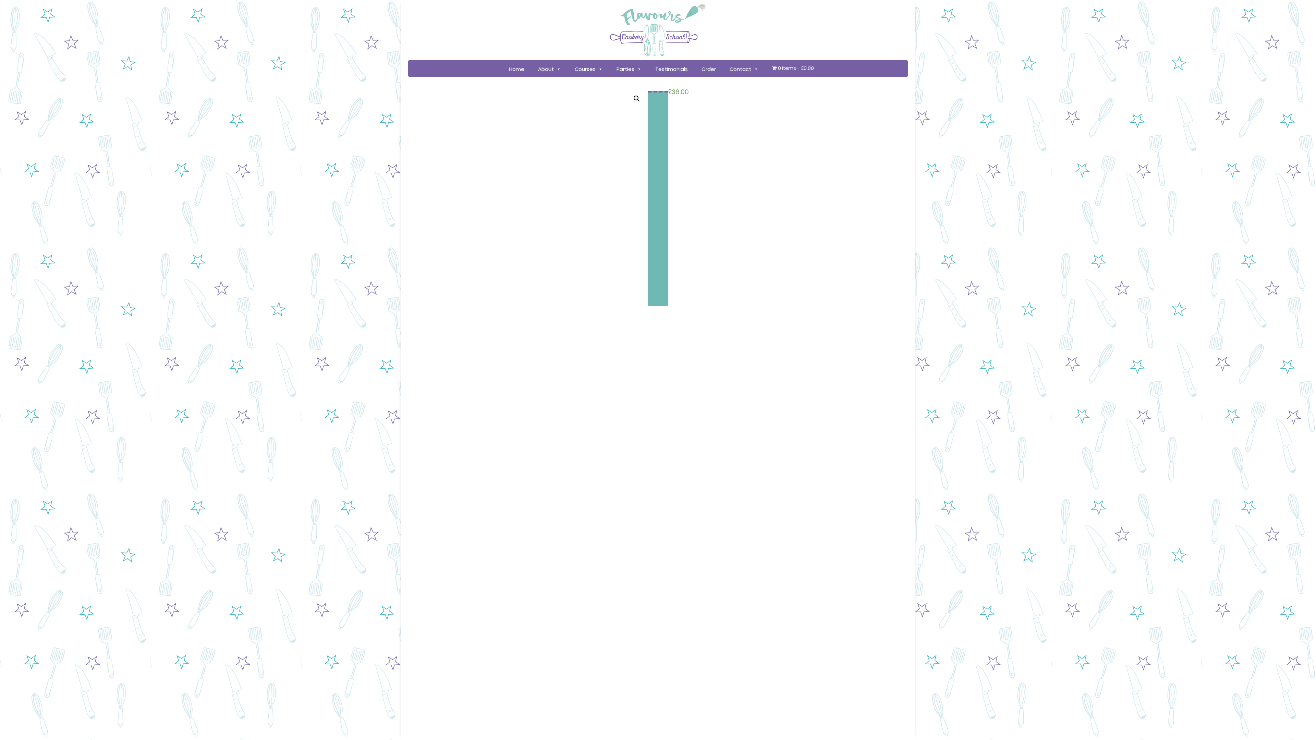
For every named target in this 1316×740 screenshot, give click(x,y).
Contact (740, 69)
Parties (625, 69)
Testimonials (671, 69)
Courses (585, 69)
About (546, 69)
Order (709, 69)
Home (516, 69)
